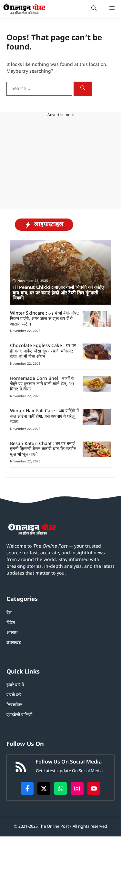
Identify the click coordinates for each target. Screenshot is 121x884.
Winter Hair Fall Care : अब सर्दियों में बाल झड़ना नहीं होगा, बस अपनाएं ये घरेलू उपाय (44, 416)
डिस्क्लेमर (14, 705)
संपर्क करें (13, 695)
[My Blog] (24, 9)
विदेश (10, 623)
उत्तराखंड (13, 643)
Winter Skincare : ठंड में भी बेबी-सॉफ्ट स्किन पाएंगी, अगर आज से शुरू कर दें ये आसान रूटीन (44, 318)
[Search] (83, 89)
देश (9, 613)
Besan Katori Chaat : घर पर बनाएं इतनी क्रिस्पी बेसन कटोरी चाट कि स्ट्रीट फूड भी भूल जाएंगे (43, 449)
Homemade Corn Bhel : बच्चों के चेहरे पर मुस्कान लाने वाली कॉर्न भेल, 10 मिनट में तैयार (42, 384)
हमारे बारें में (15, 685)
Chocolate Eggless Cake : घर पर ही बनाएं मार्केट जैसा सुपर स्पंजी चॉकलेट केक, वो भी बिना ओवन (43, 351)
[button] (94, 9)
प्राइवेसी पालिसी (19, 715)
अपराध (11, 633)
